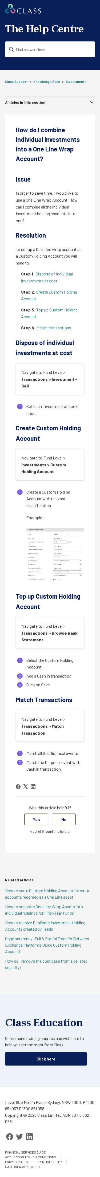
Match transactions (54, 327)
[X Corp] (25, 786)
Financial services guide (25, 1152)
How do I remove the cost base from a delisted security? (46, 964)
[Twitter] (19, 1136)
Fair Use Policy (50, 1162)
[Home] (23, 11)
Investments (76, 81)
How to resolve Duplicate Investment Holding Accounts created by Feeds (45, 925)
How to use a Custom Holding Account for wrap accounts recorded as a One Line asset (47, 893)
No (63, 819)
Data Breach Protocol (23, 1166)
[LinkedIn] (33, 786)
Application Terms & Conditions (30, 1157)
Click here (46, 1058)
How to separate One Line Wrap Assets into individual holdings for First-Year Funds (44, 909)
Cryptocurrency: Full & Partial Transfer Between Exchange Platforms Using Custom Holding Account (47, 945)
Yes (36, 819)
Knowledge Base (46, 81)
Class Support (16, 81)
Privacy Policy (17, 1162)
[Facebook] (18, 786)
